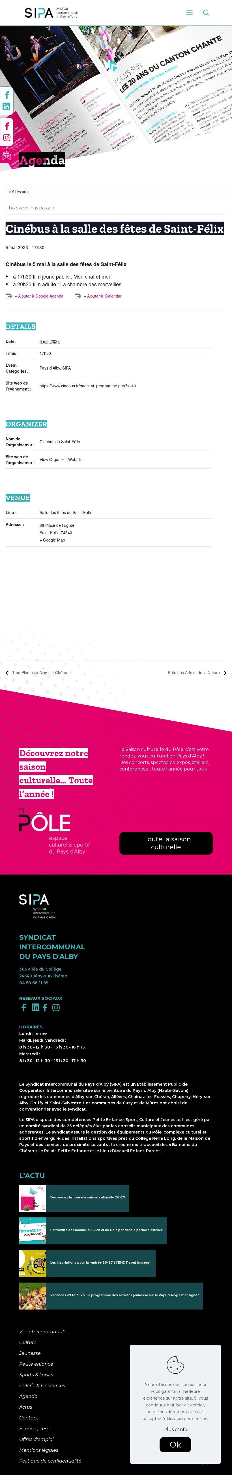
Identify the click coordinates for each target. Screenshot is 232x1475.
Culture (27, 1342)
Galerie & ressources (42, 1385)
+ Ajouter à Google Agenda (39, 296)
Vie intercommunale (42, 1331)
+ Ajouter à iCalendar (103, 296)
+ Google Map (52, 540)
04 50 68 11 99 (33, 982)
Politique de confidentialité (50, 1461)
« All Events (18, 191)
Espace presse (35, 1428)
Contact (28, 1418)
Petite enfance (36, 1364)
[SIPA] (51, 13)
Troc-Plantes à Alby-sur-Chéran (39, 672)
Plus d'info (175, 1429)
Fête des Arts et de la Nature (194, 672)
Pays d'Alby (50, 368)
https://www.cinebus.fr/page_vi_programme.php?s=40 (88, 386)
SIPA (66, 368)
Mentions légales (38, 1450)
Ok (175, 1444)
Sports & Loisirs (36, 1375)
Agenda (28, 1396)
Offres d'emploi (36, 1439)
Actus (25, 1407)
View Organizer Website (61, 459)
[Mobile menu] (189, 13)
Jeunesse (30, 1353)
